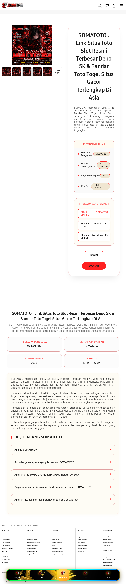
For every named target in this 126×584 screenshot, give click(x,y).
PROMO (17, 577)
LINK (86, 577)
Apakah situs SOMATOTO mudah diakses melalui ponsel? (63, 475)
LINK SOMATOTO (6, 545)
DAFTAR (94, 265)
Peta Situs (31, 581)
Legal (25, 581)
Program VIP (81, 551)
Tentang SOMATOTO (108, 557)
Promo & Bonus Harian (33, 537)
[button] (107, 5)
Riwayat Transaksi (82, 545)
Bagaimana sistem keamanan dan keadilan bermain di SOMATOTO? (63, 487)
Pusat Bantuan (56, 537)
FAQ (53, 545)
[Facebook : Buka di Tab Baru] (113, 581)
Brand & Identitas (107, 565)
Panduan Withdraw (32, 551)
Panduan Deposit (31, 548)
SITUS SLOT (5, 556)
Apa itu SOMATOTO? (63, 450)
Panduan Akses (107, 537)
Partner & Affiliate (108, 562)
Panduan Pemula (107, 539)
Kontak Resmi (106, 545)
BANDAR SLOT (6, 559)
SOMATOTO (5, 537)
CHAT (108, 577)
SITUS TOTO (5, 551)
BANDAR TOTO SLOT (7, 548)
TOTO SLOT (5, 554)
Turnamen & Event (32, 539)
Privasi (20, 581)
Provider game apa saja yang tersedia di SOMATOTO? (63, 462)
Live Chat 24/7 (56, 539)
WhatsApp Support (57, 542)
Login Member (81, 537)
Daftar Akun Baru (82, 539)
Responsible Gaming (57, 554)
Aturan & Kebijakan (108, 542)
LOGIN (94, 255)
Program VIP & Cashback (33, 542)
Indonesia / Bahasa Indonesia (8, 581)
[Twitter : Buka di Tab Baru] (116, 581)
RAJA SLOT (5, 562)
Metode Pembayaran (32, 545)
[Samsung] (10, 5)
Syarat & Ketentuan (57, 551)
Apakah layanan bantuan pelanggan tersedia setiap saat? (63, 499)
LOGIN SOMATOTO (7, 539)
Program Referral (31, 554)
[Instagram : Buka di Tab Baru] (119, 581)
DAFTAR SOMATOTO (7, 542)
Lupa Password (81, 542)
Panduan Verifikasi (82, 548)
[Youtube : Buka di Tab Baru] (123, 581)
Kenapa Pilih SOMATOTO (109, 560)
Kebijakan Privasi (57, 548)
